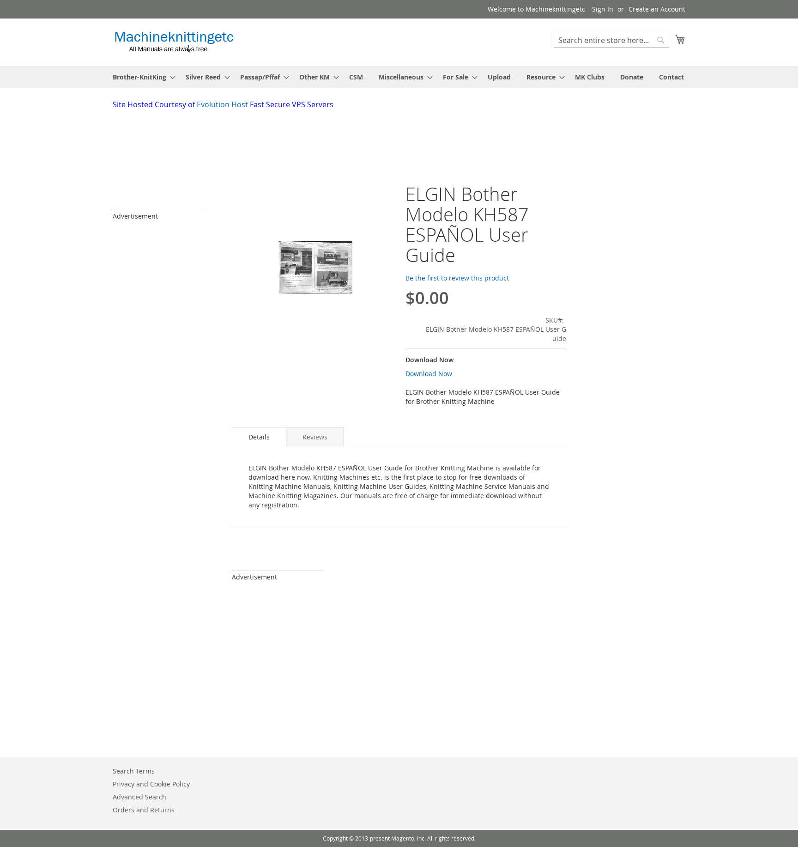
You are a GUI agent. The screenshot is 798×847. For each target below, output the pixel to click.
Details (259, 437)
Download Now (428, 373)
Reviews (314, 437)
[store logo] (174, 42)
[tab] (259, 437)
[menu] (399, 77)
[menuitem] (141, 77)
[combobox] (611, 40)
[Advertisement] (337, 135)
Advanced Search (139, 796)
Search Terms (134, 771)
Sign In (602, 9)
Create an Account (657, 9)
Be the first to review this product (457, 278)
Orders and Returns (144, 809)
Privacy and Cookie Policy (151, 784)
